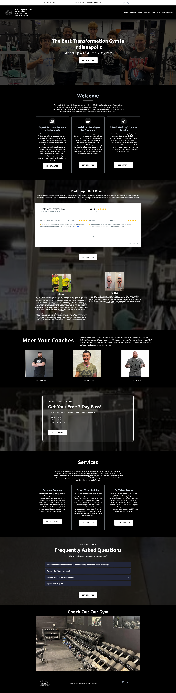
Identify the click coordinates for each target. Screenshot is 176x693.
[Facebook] (123, 2)
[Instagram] (128, 2)
